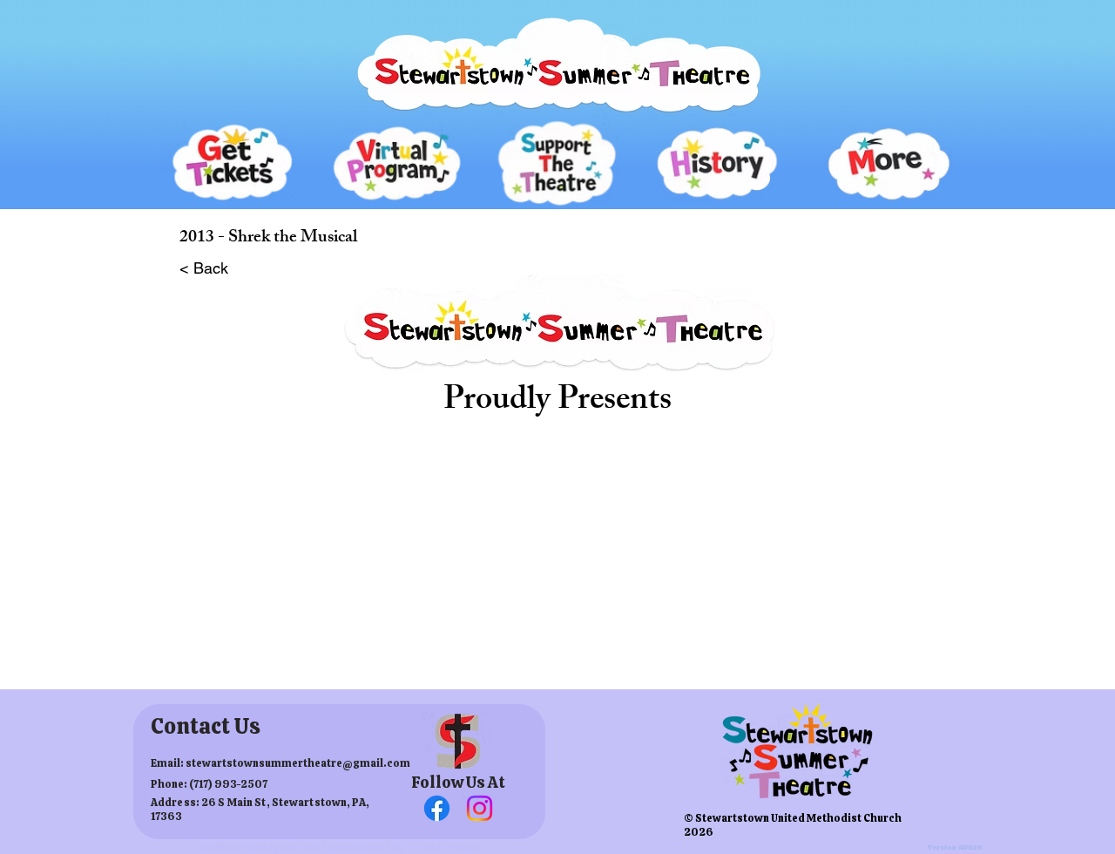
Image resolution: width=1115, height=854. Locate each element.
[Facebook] (437, 808)
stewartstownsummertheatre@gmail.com (298, 763)
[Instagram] (480, 808)
